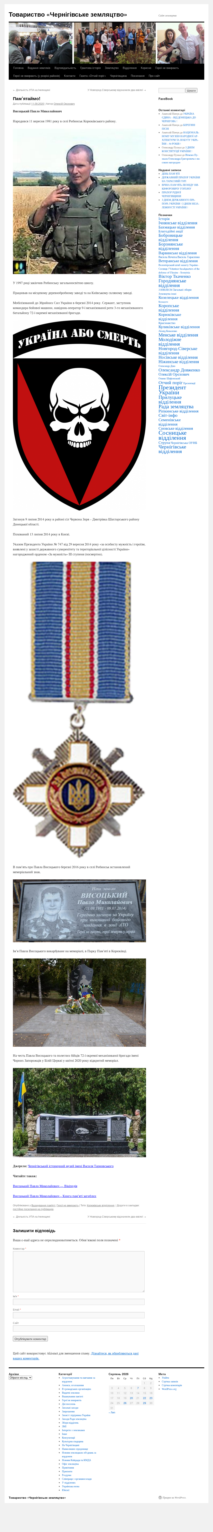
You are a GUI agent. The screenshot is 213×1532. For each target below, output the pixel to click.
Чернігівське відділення (172, 448)
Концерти (163, 301)
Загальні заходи (70, 1407)
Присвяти (67, 1471)
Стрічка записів (170, 1381)
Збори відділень (70, 1422)
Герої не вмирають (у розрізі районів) (36, 76)
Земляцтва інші (167, 293)
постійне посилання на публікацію (33, 1209)
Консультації (68, 1437)
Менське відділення (178, 334)
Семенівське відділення (170, 422)
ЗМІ (64, 1426)
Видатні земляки (70, 1392)
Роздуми (66, 1475)
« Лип (112, 1412)
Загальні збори (182, 290)
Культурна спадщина (72, 1441)
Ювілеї (65, 1490)
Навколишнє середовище (75, 1448)
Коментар (19, 1248)
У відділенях (69, 1482)
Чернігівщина (118, 76)
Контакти (69, 76)
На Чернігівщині (70, 1445)
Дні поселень (68, 1403)
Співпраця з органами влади (77, 1478)
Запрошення (68, 1411)
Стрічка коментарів (172, 1385)
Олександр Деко (167, 365)
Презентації (189, 383)
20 (131, 1398)
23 (151, 1398)
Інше (64, 1433)
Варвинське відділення (178, 252)
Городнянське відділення (172, 282)
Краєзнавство (167, 323)
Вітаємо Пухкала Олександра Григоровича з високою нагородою (181, 158)
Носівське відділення (178, 357)
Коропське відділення (169, 307)
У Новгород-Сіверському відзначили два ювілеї (117, 90)
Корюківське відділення (100, 1205)
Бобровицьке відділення (171, 237)
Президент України (172, 389)
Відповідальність (65, 68)
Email (17, 1309)
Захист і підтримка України (76, 1415)
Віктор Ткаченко (175, 276)
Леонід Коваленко (168, 331)
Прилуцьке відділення (170, 399)
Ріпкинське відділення (178, 411)
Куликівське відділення (179, 326)
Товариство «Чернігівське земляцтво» (68, 14)
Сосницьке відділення (173, 434)
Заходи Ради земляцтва (74, 1418)
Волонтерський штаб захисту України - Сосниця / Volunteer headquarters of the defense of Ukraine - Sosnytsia (179, 268)
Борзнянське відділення (171, 246)
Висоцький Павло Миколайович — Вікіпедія (45, 1186)
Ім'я (16, 1296)
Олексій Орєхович (64, 103)
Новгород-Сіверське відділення (178, 350)
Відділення (130, 68)
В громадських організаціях (76, 1388)
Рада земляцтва (176, 406)
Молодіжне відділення (170, 341)
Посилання (138, 76)
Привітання (68, 1467)
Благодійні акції (171, 231)
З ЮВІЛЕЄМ (165, 289)
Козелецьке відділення (179, 297)
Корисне (146, 68)
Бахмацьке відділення (177, 227)
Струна (164, 442)
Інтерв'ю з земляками (73, 1430)
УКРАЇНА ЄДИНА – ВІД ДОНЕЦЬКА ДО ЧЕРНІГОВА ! (179, 117)
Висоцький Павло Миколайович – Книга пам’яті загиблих (54, 1196)
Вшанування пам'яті (43, 1205)
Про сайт (154, 76)
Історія (164, 218)
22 (144, 1398)
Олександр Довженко (179, 370)
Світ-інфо (168, 415)
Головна (18, 68)
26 (125, 1403)
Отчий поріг (171, 382)
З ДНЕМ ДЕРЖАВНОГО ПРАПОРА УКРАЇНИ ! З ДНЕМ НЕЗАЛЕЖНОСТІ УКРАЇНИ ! (180, 203)
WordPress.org (169, 1388)
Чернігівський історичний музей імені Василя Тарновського (71, 1166)
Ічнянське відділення (178, 223)
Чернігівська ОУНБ (184, 443)
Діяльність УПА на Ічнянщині (31, 90)
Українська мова (70, 1486)
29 (144, 1403)
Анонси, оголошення (73, 1385)
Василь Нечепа (168, 257)
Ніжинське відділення (179, 361)
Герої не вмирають (167, 68)
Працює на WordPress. (174, 1497)
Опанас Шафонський (169, 378)
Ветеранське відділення (178, 260)
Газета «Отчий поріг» (92, 76)
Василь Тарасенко (188, 257)
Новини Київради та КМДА (76, 1460)
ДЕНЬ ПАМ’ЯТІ (171, 173)
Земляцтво (112, 68)
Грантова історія (90, 68)
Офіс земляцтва (70, 1463)
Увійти (165, 1377)
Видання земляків (39, 68)
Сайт (16, 1323)
